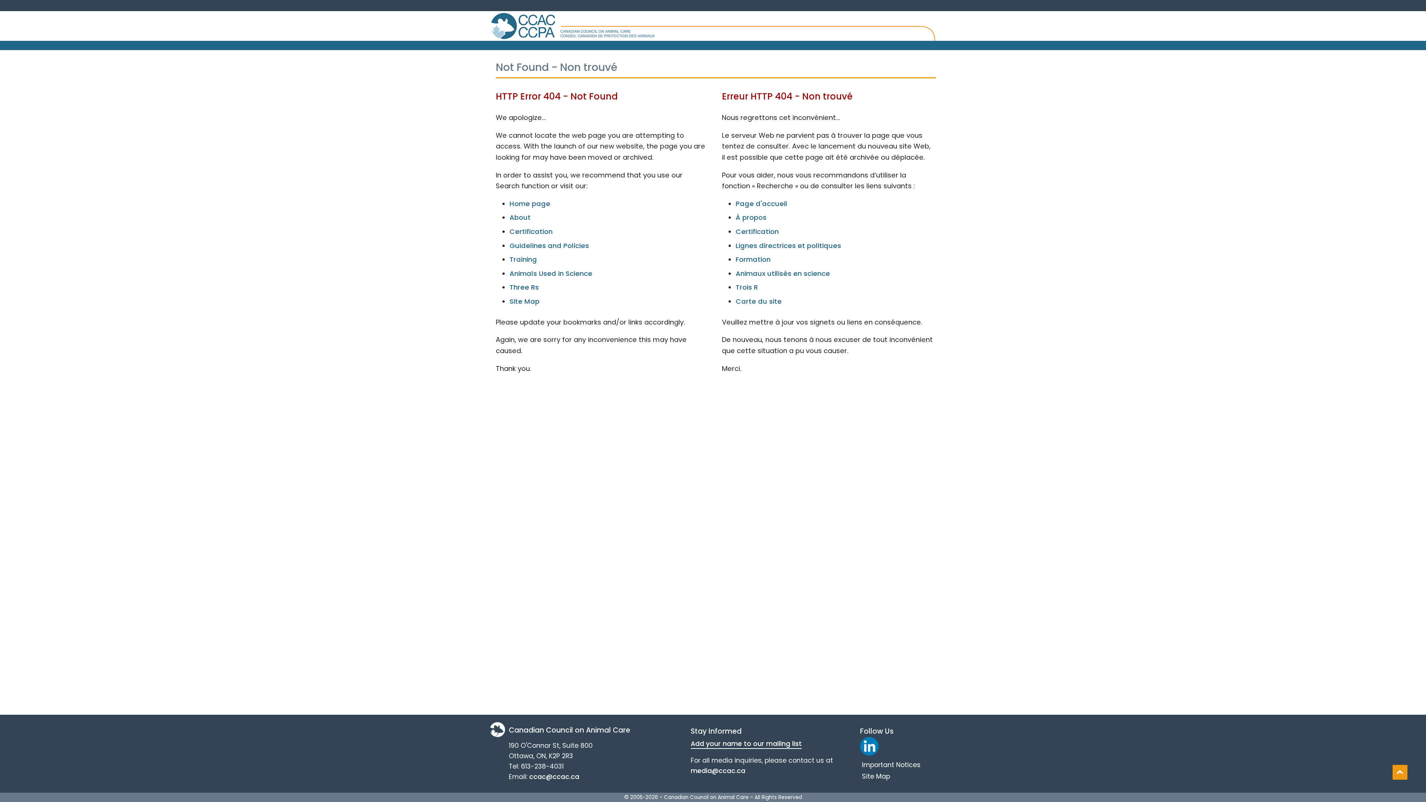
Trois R (747, 287)
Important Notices (891, 764)
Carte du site (759, 301)
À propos (751, 217)
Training (523, 259)
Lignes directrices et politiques (788, 245)
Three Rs (524, 287)
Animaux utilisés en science (783, 273)
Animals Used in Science (550, 273)
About (520, 217)
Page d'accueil (761, 203)
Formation (753, 259)
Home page (529, 203)
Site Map (524, 301)
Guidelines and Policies (549, 245)
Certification (531, 231)
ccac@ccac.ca (554, 776)
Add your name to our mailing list (746, 743)
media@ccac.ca (718, 770)
